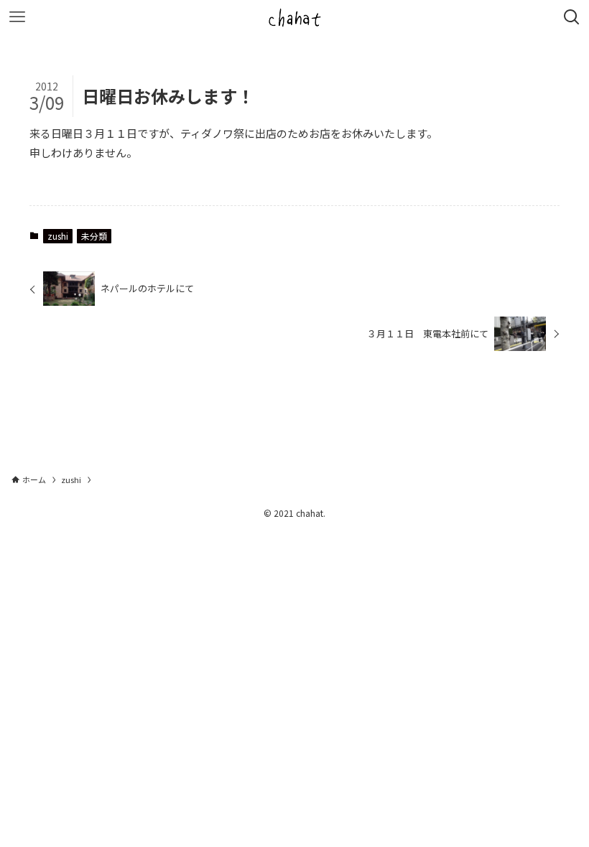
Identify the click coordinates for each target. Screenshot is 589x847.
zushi (57, 236)
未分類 (94, 236)
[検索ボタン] (572, 17)
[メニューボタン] (17, 17)
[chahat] (294, 17)
